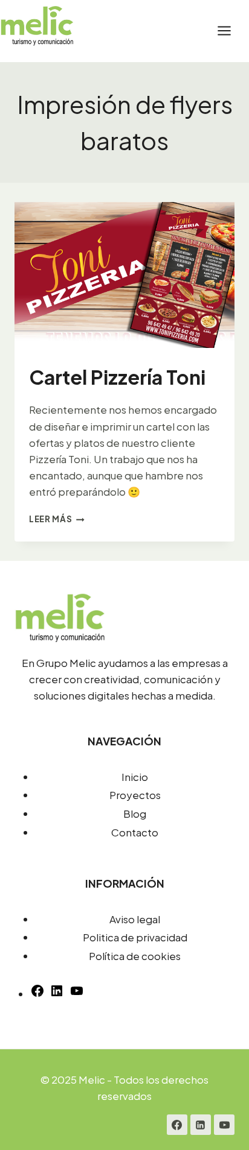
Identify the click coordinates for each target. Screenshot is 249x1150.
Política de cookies (135, 955)
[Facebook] (177, 1124)
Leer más (57, 519)
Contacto (134, 832)
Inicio (134, 776)
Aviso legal (134, 919)
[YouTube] (77, 993)
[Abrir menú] (230, 31)
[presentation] (124, 275)
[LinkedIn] (200, 1124)
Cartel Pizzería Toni (117, 377)
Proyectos (135, 794)
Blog (134, 813)
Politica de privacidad (135, 937)
